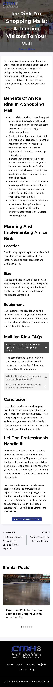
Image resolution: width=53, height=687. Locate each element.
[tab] (21, 627)
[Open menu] (47, 4)
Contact (22, 669)
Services (30, 664)
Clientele (23, 49)
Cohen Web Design (40, 681)
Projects (42, 664)
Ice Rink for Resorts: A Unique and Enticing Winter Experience (13, 540)
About (20, 664)
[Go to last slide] (7, 599)
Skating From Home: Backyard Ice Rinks (40, 536)
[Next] (46, 599)
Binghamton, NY (34, 458)
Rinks (32, 49)
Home (10, 664)
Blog (32, 669)
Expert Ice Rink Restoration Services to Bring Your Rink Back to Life (24, 614)
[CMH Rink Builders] (10, 5)
